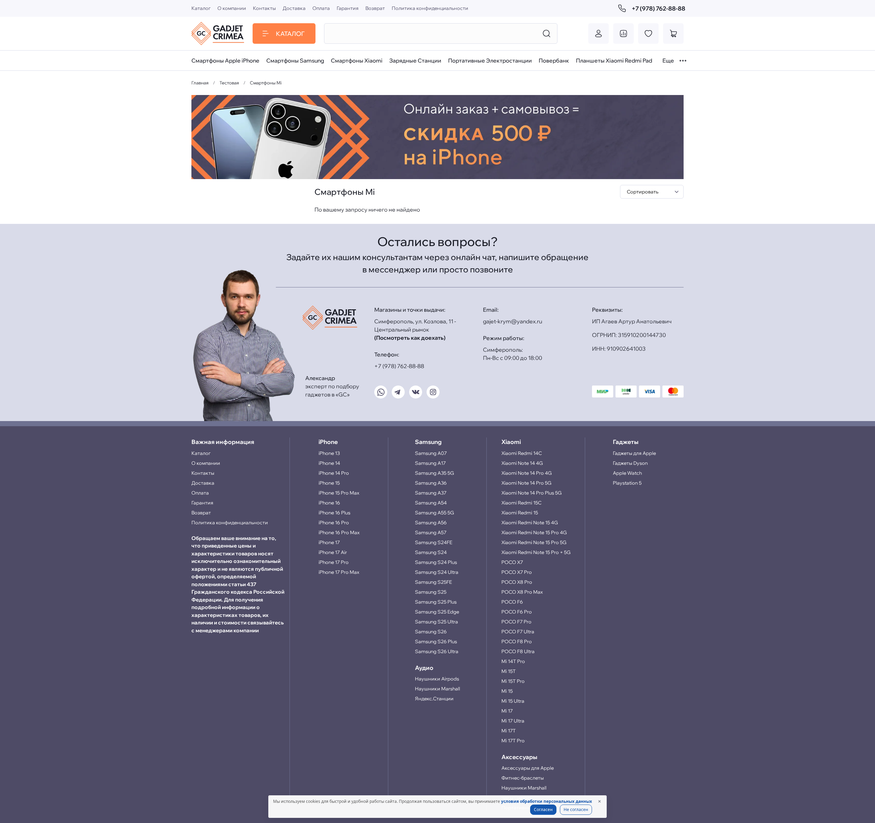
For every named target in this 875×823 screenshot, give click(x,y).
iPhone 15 (329, 483)
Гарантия (348, 8)
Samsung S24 (431, 552)
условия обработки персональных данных (546, 801)
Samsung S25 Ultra (436, 622)
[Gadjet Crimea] (217, 33)
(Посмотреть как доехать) (409, 337)
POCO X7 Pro (516, 572)
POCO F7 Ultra (517, 632)
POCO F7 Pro (516, 622)
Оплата (321, 8)
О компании (231, 8)
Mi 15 (507, 691)
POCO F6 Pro (516, 612)
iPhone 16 (329, 503)
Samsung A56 (431, 523)
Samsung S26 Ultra (436, 651)
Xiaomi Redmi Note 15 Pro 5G (533, 542)
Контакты (264, 8)
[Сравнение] (623, 33)
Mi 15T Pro (513, 681)
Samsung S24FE (433, 542)
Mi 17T (508, 731)
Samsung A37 (430, 493)
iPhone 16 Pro (334, 523)
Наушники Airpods (437, 679)
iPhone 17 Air (333, 552)
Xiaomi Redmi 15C (521, 503)
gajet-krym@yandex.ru (512, 321)
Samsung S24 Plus (436, 562)
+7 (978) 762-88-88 (658, 8)
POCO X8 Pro (516, 582)
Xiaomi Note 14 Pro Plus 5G (531, 493)
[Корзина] (673, 33)
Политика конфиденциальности (430, 8)
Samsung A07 (431, 453)
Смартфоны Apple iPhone (225, 60)
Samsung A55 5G (434, 513)
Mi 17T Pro (513, 741)
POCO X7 (512, 562)
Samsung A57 (430, 532)
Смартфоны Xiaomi (356, 60)
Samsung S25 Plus (436, 602)
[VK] (415, 392)
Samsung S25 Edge (437, 612)
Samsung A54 (431, 503)
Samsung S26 (431, 632)
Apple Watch (627, 473)
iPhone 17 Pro (334, 562)
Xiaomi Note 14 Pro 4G (526, 473)
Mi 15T (508, 671)
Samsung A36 (431, 483)
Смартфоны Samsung (295, 60)
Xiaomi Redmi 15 (519, 513)
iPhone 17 (329, 542)
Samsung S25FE (433, 582)
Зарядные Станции (415, 60)
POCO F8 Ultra (518, 651)
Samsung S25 (430, 592)
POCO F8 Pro (516, 641)
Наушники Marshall (437, 689)
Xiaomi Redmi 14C (521, 453)
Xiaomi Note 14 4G (522, 463)
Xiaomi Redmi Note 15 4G (529, 523)
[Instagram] (433, 392)
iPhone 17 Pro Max (339, 572)
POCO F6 (512, 602)
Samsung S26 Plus (436, 641)
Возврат (375, 8)
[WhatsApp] (380, 392)
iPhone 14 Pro (334, 473)
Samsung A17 (430, 463)
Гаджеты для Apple (634, 453)
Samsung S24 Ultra (436, 572)
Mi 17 (507, 711)
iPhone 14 (329, 463)
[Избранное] (648, 33)
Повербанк (554, 60)
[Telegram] (398, 392)
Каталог (201, 8)
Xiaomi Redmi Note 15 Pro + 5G (535, 552)
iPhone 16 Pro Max (339, 532)
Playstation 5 (627, 483)
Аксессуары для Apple (527, 768)
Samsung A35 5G (434, 473)
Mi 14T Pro (513, 661)
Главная (199, 82)
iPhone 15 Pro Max (339, 493)
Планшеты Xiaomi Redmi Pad (614, 60)
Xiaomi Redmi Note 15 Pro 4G (534, 532)
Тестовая (229, 82)
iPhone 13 (329, 453)
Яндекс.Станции (434, 699)
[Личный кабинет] (598, 33)
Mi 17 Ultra (512, 721)
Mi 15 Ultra (512, 701)
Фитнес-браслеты (522, 778)
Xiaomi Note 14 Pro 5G (526, 483)
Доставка (294, 8)
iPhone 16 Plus (334, 513)
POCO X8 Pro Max (522, 592)
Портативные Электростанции (490, 60)
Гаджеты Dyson (630, 463)
